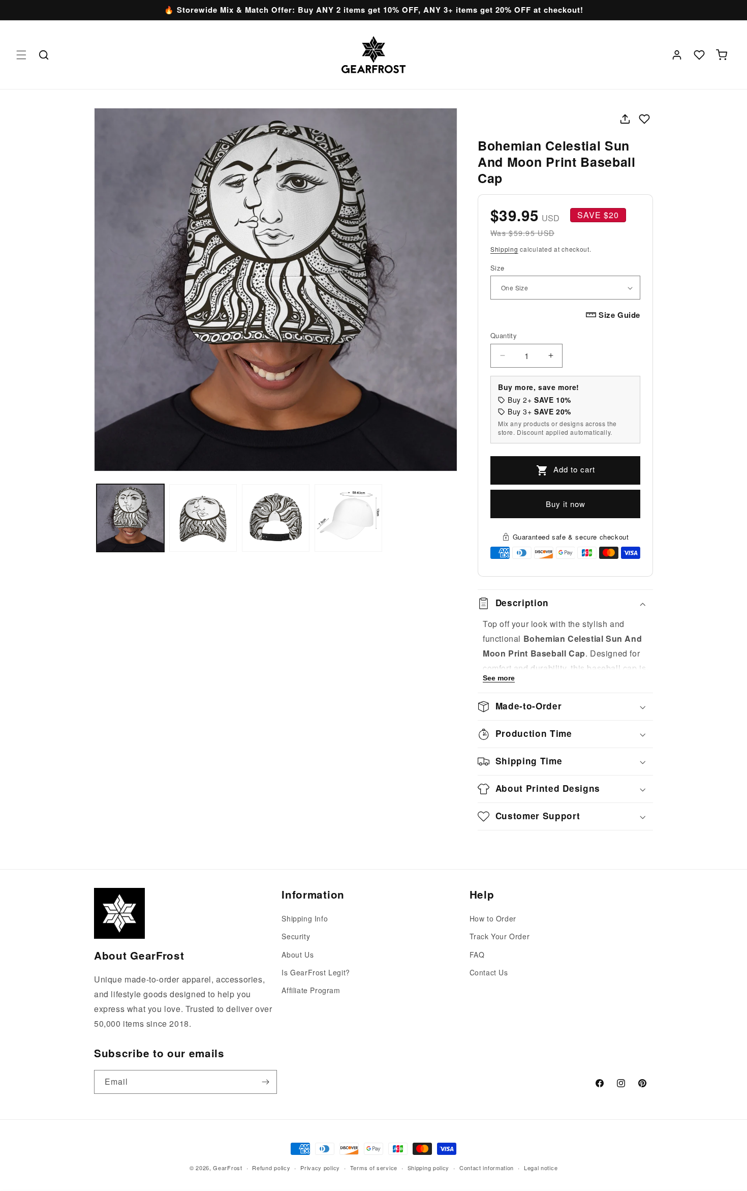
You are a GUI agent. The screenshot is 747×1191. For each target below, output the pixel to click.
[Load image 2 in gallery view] (203, 518)
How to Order (493, 918)
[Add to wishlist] (644, 119)
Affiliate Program (311, 990)
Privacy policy (320, 1167)
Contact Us (489, 972)
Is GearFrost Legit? (316, 972)
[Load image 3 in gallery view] (275, 518)
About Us (298, 954)
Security (296, 937)
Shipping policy (429, 1167)
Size (497, 268)
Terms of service (373, 1167)
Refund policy (271, 1167)
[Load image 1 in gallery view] (130, 518)
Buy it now (565, 503)
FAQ (477, 954)
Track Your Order (500, 937)
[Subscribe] (265, 1082)
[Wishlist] (699, 55)
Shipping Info (305, 918)
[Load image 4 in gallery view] (348, 518)
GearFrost (227, 1168)
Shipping (504, 249)
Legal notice (540, 1167)
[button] (21, 55)
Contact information (486, 1167)
